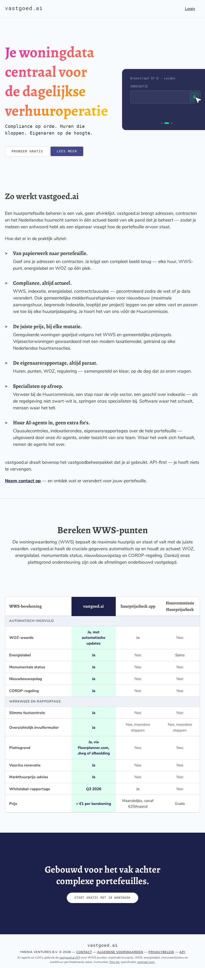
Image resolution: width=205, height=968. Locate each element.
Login (190, 8)
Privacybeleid (161, 952)
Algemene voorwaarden (120, 952)
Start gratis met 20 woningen (102, 897)
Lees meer (67, 151)
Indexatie (139, 86)
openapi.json (145, 962)
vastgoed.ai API (69, 958)
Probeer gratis (27, 151)
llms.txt (114, 962)
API (182, 952)
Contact (84, 952)
